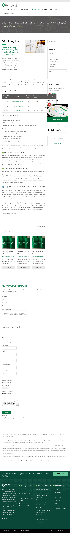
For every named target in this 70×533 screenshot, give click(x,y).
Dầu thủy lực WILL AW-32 (17, 101)
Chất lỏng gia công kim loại (24, 460)
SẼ (14, 26)
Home (5, 26)
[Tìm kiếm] (51, 1)
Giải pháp (44, 9)
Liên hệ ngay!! (60, 473)
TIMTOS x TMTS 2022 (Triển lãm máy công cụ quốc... (43, 518)
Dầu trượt (52, 66)
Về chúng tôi (14, 9)
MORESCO (51, 53)
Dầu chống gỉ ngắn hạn (55, 61)
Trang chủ (6, 9)
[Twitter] (4, 518)
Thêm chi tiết (57, 143)
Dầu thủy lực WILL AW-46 (23, 253)
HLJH (50, 71)
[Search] (66, 41)
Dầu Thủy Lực (20, 26)
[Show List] (44, 226)
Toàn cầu (57, 9)
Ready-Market (65, 530)
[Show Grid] (42, 226)
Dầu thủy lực (32, 460)
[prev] (3, 220)
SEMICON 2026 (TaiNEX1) (42, 490)
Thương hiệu (35, 9)
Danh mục (10, 26)
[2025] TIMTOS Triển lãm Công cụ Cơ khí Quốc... (42, 504)
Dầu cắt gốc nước (54, 59)
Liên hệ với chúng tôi (9, 13)
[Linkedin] (6, 518)
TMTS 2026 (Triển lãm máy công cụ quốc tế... (43, 496)
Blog (51, 9)
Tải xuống (54, 93)
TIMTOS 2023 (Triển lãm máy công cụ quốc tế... (43, 511)
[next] (44, 220)
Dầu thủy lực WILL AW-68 (38, 253)
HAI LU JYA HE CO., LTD (15, 530)
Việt (67, 1)
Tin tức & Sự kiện (25, 9)
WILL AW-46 (17, 106)
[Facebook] (2, 518)
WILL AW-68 (17, 110)
